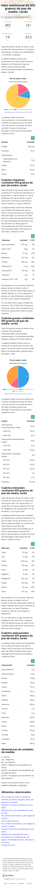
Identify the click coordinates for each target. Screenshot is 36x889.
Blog (5, 883)
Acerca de (12, 883)
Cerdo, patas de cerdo (10, 821)
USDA (6, 128)
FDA (21, 226)
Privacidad (21, 883)
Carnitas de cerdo (8, 845)
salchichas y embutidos (18, 785)
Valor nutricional (9, 17)
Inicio (2, 17)
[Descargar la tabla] (33, 138)
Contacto (29, 883)
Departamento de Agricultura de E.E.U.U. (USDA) (20, 112)
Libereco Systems (20, 879)
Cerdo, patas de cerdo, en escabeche (15, 797)
